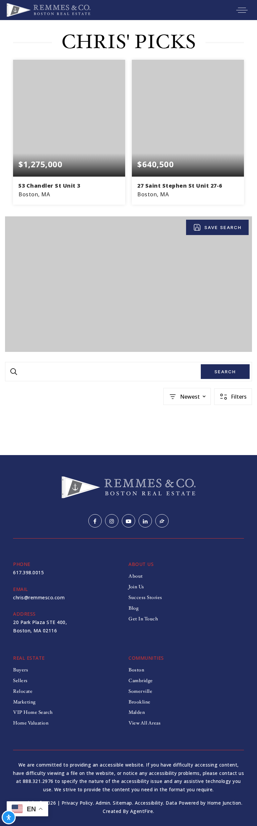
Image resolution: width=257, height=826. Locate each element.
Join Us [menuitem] (136, 587)
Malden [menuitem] (136, 712)
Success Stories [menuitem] (145, 597)
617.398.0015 (28, 572)
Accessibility (149, 803)
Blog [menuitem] (133, 608)
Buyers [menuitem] (20, 670)
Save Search (223, 227)
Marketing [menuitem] (24, 702)
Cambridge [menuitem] (140, 680)
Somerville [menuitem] (140, 691)
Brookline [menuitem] (139, 702)
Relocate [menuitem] (22, 691)
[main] (128, 237)
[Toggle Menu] (242, 10)
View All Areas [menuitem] (144, 723)
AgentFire (141, 811)
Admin (103, 803)
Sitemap (122, 803)
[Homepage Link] (48, 9)
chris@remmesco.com (39, 597)
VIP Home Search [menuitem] (33, 712)
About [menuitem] (135, 576)
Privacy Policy (77, 803)
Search (225, 371)
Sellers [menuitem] (20, 680)
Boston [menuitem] (136, 670)
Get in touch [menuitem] (143, 619)
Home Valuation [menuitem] (31, 723)
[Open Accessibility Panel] (9, 817)
